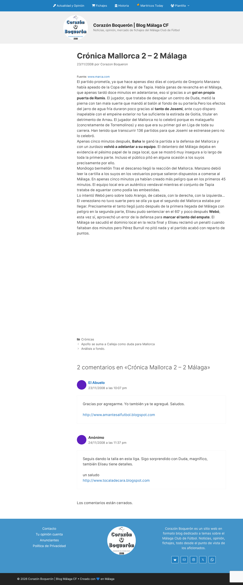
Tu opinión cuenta (49, 534)
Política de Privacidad (49, 546)
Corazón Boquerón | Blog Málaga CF (131, 25)
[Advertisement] (151, 286)
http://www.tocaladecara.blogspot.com (116, 480)
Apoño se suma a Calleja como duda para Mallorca (118, 344)
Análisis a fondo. (93, 349)
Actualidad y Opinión (70, 5)
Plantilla (180, 5)
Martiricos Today (151, 5)
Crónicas (87, 339)
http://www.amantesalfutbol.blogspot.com (119, 415)
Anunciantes (49, 540)
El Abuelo (96, 383)
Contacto (49, 529)
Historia (123, 5)
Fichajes (101, 5)
